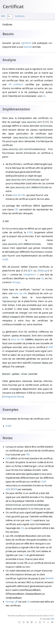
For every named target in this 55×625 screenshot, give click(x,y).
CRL (16, 209)
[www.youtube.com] (39, 622)
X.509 (30, 232)
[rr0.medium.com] (23, 622)
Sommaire (20, 16)
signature (26, 43)
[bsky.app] (52, 622)
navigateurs (29, 274)
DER (15, 489)
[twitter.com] (35, 622)
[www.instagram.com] (31, 622)
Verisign (15, 282)
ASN (8, 458)
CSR (28, 454)
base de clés (18, 195)
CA (43, 96)
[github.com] (43, 622)
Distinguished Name (13, 396)
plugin (45, 270)
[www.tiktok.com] (48, 622)
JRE (39, 270)
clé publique (15, 84)
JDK (31, 270)
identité (28, 46)
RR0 (3, 16)
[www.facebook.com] (27, 622)
